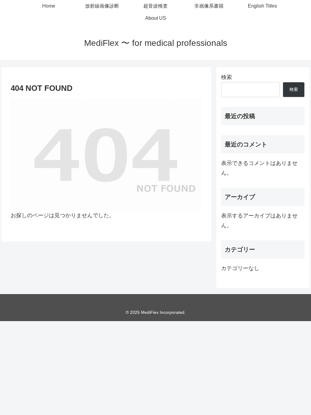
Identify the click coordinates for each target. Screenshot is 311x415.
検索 (226, 77)
